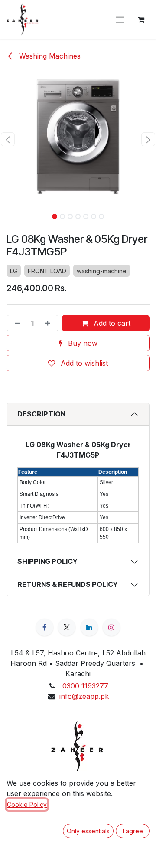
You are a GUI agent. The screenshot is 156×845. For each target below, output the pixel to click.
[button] (8, 139)
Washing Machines (49, 56)
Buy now (82, 343)
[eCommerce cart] (141, 19)
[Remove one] (15, 323)
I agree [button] (133, 831)
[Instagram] (111, 627)
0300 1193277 (85, 685)
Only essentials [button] (88, 831)
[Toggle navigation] (120, 19)
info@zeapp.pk (84, 696)
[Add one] (49, 323)
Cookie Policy (27, 804)
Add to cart (110, 323)
